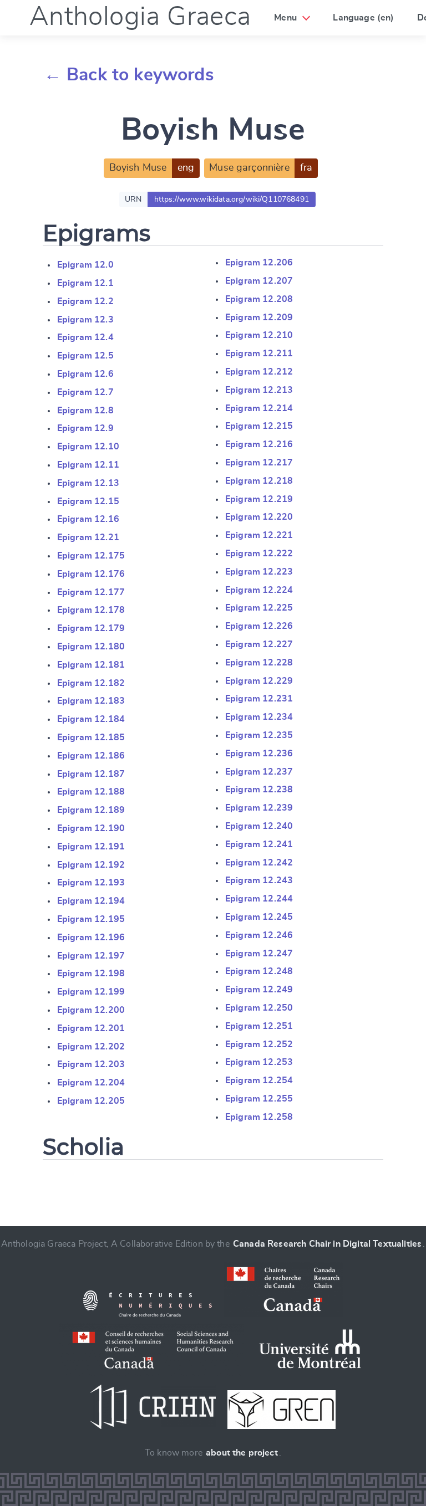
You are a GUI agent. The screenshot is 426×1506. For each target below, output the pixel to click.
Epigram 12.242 (259, 862)
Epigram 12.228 (259, 662)
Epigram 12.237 (259, 771)
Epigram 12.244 (259, 898)
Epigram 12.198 (91, 973)
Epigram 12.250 (259, 1007)
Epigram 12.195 (91, 919)
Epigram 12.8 (85, 410)
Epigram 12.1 (85, 283)
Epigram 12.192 (91, 864)
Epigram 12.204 (91, 1082)
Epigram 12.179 (91, 628)
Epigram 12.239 (259, 807)
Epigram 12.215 (259, 426)
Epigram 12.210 (259, 335)
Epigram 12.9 (85, 428)
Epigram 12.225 (259, 607)
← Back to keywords (129, 75)
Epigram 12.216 (259, 444)
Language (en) (363, 17)
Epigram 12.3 (85, 319)
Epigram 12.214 (259, 408)
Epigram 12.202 (91, 1046)
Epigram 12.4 (85, 337)
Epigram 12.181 (91, 664)
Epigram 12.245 (259, 917)
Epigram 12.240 (259, 826)
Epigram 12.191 (91, 846)
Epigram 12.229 (259, 681)
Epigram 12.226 (259, 626)
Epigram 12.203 (91, 1064)
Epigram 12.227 (259, 644)
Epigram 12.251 (259, 1026)
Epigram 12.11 (88, 464)
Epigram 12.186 (91, 755)
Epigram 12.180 (91, 646)
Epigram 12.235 (259, 735)
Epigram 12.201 (91, 1028)
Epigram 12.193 (91, 882)
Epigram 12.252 (259, 1044)
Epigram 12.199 (91, 991)
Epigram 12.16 (88, 519)
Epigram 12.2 (85, 301)
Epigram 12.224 (259, 590)
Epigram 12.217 (259, 462)
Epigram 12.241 (259, 844)
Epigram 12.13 (88, 483)
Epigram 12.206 (259, 262)
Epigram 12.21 (88, 537)
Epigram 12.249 (259, 989)
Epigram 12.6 (85, 374)
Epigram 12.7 (85, 392)
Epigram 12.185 (91, 737)
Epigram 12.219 (259, 499)
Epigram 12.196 (91, 937)
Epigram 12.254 (259, 1080)
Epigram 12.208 (259, 299)
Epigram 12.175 (91, 555)
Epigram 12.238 (259, 789)
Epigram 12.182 (91, 683)
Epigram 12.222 (259, 553)
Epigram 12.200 (91, 1010)
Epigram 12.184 (91, 719)
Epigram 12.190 (91, 828)
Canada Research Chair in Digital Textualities (327, 1243)
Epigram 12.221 (259, 535)
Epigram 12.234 (259, 717)
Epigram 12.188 (91, 791)
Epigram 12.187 (91, 774)
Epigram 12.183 (91, 700)
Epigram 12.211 (259, 353)
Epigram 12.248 (259, 971)
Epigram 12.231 (259, 698)
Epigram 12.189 (91, 810)
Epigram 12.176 (91, 574)
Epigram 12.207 (259, 280)
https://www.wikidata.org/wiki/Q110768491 (231, 199)
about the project (242, 1452)
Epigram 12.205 (91, 1101)
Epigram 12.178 (91, 610)
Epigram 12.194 (91, 901)
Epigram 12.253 (259, 1062)
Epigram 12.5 (85, 355)
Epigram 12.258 (259, 1117)
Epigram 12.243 (259, 880)
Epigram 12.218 (259, 481)
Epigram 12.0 (85, 264)
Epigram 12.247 (259, 953)
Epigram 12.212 (259, 371)
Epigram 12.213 (259, 390)
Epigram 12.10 (88, 446)
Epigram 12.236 (259, 753)
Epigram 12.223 (259, 571)
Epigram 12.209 (259, 317)
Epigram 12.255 (259, 1098)
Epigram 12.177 (91, 592)
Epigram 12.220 (259, 517)
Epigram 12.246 (259, 935)
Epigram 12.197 (91, 955)
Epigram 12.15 (88, 501)
